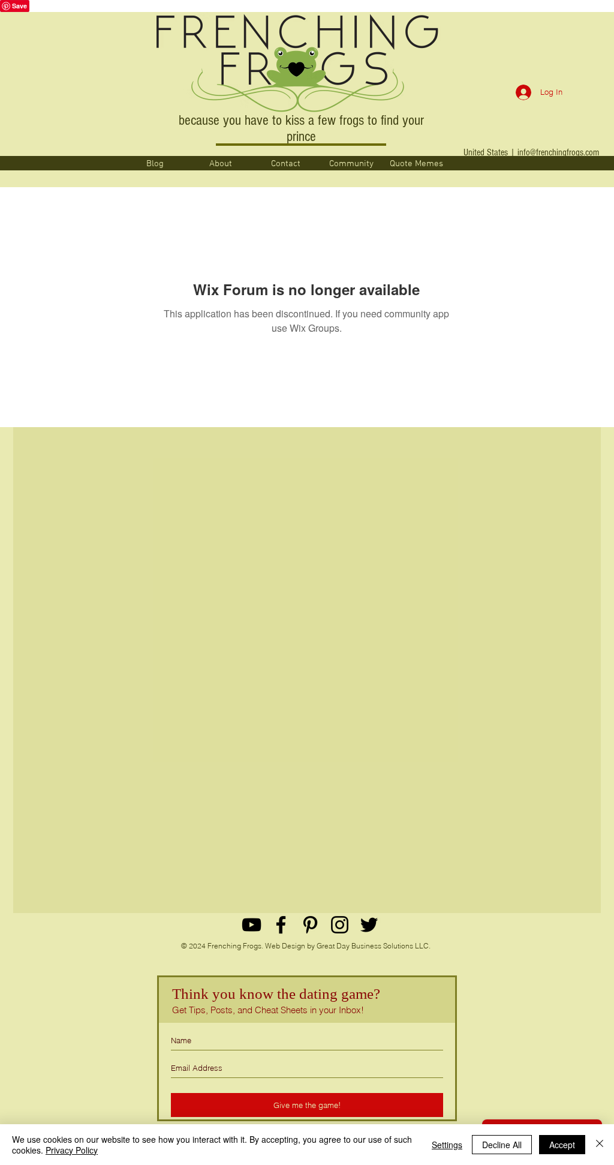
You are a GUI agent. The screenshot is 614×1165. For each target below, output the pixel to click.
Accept (562, 1145)
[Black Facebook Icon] (281, 924)
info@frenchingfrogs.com (558, 152)
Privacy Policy (72, 1150)
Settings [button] (447, 1145)
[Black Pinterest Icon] (310, 924)
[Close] (599, 1144)
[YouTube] (251, 924)
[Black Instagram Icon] (339, 924)
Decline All (502, 1145)
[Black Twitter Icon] (369, 924)
